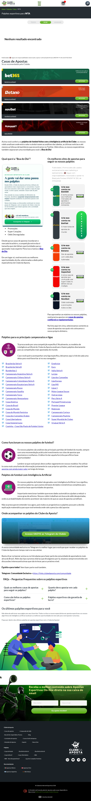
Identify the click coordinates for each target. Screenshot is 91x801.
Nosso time (35, 742)
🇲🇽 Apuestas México (9, 768)
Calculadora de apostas (10, 738)
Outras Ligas (56, 395)
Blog (29, 735)
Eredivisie (55, 363)
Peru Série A (56, 398)
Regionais (55, 409)
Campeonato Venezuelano (17, 398)
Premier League (58, 405)
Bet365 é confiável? (10, 82)
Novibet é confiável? (10, 116)
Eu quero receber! (59, 711)
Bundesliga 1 (11, 370)
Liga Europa (56, 381)
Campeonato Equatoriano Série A (20, 384)
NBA (35, 755)
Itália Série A (56, 370)
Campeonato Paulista (60, 416)
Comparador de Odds (25, 731)
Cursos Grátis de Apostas (30, 738)
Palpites (9, 9)
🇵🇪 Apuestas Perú (26, 768)
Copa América (12, 402)
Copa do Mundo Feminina (17, 412)
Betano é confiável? (10, 99)
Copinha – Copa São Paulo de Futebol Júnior (25, 426)
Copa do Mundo (12, 409)
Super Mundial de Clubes (62, 419)
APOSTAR (82, 81)
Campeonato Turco (14, 395)
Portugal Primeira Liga (61, 402)
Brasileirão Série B (14, 367)
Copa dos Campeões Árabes (18, 416)
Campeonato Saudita (15, 391)
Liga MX (55, 384)
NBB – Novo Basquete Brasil (12, 758)
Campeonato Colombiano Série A (20, 381)
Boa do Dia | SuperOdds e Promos (13, 735)
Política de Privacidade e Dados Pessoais (46, 792)
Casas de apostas (9, 731)
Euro (53, 367)
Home (4, 9)
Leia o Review (8, 133)
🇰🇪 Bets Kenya (27, 771)
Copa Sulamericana (14, 423)
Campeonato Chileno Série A (18, 377)
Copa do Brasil (12, 405)
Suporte (24, 742)
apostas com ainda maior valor (15, 469)
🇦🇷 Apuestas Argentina (10, 771)
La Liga (54, 374)
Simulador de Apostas (10, 742)
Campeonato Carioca (60, 412)
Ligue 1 (54, 388)
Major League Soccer (60, 391)
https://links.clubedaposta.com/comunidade (52, 573)
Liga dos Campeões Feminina (33, 758)
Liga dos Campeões (59, 377)
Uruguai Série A (58, 423)
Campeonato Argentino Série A (19, 374)
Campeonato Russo (14, 388)
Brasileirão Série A (14, 363)
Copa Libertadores (14, 419)
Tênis (15, 9)
